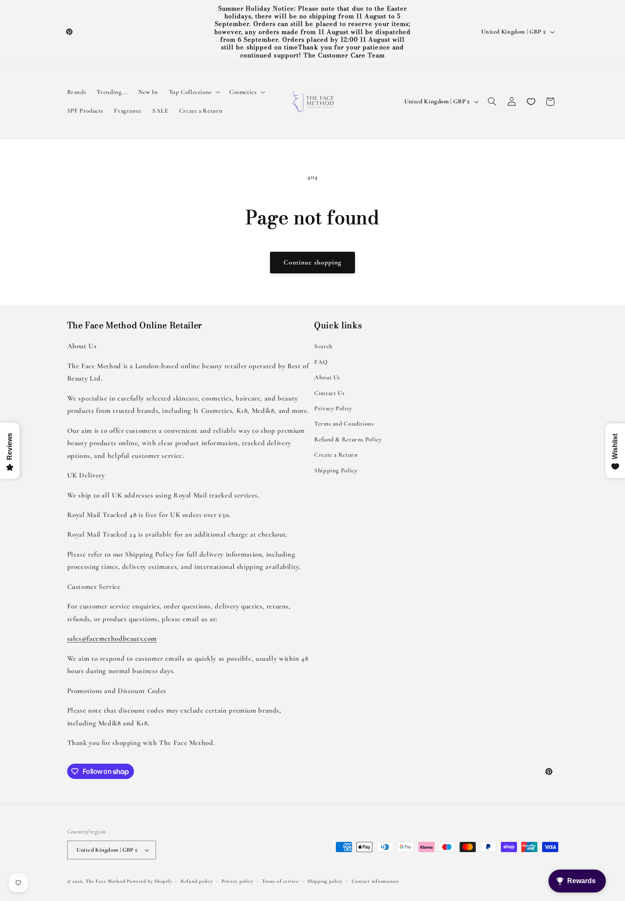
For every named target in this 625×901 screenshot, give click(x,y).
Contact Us (329, 393)
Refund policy (197, 881)
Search (323, 346)
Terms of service (280, 881)
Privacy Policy (333, 408)
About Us (327, 377)
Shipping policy (325, 881)
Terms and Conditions (344, 423)
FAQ (321, 362)
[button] (193, 92)
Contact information (375, 881)
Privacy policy (237, 881)
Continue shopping (313, 262)
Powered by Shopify (149, 881)
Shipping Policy (335, 470)
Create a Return (336, 454)
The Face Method (105, 881)
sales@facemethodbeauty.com (112, 638)
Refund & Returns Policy (348, 439)
